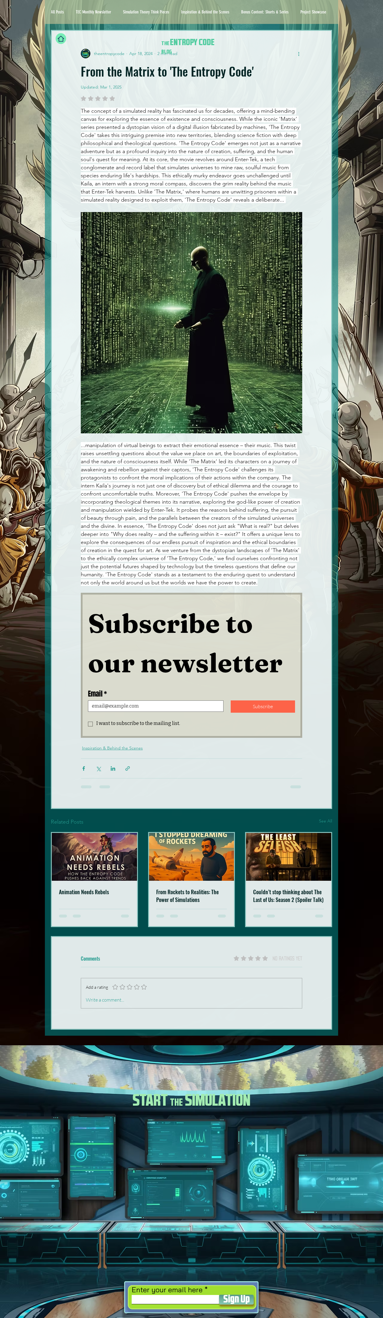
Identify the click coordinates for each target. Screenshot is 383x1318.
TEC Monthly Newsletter (93, 12)
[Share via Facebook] (83, 768)
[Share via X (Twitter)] (98, 768)
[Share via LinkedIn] (113, 768)
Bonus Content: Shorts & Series (264, 12)
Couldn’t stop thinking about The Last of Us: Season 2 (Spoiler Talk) (288, 895)
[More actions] (298, 53)
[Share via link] (127, 768)
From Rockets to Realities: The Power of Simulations (187, 895)
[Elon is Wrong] (191, 857)
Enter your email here (167, 1289)
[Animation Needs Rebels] (94, 857)
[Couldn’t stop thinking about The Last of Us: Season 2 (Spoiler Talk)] (288, 857)
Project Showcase (313, 12)
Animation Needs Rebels (84, 892)
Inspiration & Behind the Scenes (205, 12)
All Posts (57, 12)
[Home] (61, 38)
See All (325, 821)
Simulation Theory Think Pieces (146, 12)
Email (97, 694)
